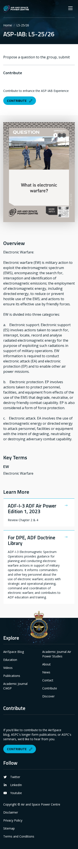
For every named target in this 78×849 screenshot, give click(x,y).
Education (10, 660)
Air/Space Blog (13, 652)
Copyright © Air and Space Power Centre (31, 804)
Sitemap (9, 828)
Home (7, 25)
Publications (11, 676)
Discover (48, 696)
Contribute (17, 101)
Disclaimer (10, 812)
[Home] (16, 8)
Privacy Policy (12, 820)
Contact (47, 680)
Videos (8, 668)
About (46, 664)
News (46, 672)
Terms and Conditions (18, 836)
